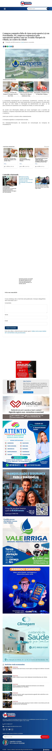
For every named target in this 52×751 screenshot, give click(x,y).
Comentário (8, 303)
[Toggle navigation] (5, 8)
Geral (22, 42)
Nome (6, 314)
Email (6, 321)
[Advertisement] (26, 22)
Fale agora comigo (28, 392)
